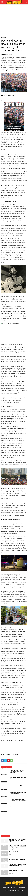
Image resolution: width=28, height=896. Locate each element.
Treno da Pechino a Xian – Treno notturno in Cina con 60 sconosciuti (18, 800)
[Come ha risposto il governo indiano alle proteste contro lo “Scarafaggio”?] (4, 860)
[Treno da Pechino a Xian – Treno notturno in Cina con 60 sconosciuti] (5, 801)
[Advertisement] (14, 20)
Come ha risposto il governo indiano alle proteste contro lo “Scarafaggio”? (17, 858)
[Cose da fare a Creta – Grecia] (5, 809)
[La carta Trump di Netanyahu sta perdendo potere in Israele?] (4, 872)
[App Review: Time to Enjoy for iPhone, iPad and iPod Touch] (5, 787)
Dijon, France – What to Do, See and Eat (18, 778)
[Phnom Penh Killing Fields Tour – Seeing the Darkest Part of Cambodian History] (5, 772)
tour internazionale (15, 754)
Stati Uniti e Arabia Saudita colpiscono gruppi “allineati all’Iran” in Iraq (17, 865)
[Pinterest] (8, 760)
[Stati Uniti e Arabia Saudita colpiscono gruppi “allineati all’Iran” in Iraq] (4, 866)
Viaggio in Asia (4, 37)
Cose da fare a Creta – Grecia (16, 807)
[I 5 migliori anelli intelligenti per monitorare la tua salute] (4, 853)
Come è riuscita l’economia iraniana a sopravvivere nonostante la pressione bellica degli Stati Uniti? (17, 846)
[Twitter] (5, 760)
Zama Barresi (5, 54)
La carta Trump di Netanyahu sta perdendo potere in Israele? (16, 871)
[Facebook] (2, 760)
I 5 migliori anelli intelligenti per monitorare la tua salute (16, 852)
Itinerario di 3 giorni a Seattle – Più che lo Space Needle (18, 793)
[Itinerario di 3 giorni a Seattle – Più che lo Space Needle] (5, 794)
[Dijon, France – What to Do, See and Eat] (5, 779)
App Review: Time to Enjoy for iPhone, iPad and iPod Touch (16, 785)
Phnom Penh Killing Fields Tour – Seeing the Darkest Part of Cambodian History (17, 771)
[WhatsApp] (11, 760)
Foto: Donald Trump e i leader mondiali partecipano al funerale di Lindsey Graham (17, 840)
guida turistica (7, 754)
